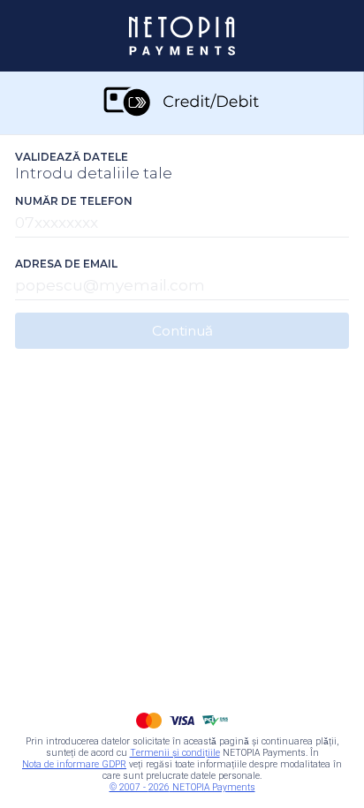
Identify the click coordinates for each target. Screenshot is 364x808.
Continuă (182, 330)
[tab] (182, 103)
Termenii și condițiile (175, 753)
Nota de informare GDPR (74, 764)
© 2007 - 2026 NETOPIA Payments (182, 787)
